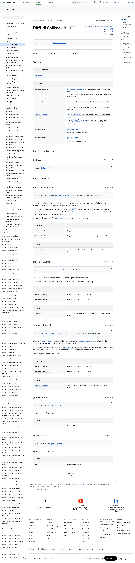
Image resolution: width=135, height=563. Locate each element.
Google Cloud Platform (86, 549)
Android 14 (85, 532)
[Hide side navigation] (24, 559)
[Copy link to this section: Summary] (46, 62)
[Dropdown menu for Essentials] (30, 2)
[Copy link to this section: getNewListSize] (49, 397)
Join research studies (123, 534)
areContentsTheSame (75, 89)
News (30, 535)
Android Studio (119, 2)
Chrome (62, 549)
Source (31, 532)
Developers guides (105, 528)
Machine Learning (52, 526)
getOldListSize (73, 138)
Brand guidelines (47, 558)
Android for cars (69, 532)
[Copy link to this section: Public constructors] (57, 151)
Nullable (39, 114)
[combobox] (81, 2)
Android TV (67, 535)
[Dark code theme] (111, 41)
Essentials (24, 2)
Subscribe (111, 558)
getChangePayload (74, 114)
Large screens (68, 522)
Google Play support (123, 530)
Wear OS (67, 526)
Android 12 (85, 538)
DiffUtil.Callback (59, 43)
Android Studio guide (106, 524)
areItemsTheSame (73, 102)
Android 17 (85, 522)
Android (31, 522)
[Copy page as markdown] (71, 28)
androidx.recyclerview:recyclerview (102, 26)
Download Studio (105, 534)
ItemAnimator (49, 350)
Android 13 (85, 535)
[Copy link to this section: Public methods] (53, 179)
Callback (38, 75)
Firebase (72, 549)
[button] (13, 229)
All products (101, 549)
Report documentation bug (124, 526)
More (51, 2)
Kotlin (104, 34)
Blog (30, 538)
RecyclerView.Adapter (80, 212)
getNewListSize (73, 129)
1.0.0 (111, 32)
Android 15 (85, 529)
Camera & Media (52, 532)
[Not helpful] (111, 20)
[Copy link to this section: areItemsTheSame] (52, 262)
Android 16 (85, 526)
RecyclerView (68, 347)
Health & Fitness (51, 529)
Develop (38, 2)
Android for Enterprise (36, 526)
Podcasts (32, 541)
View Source (107, 29)
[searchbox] (13, 17)
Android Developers (38, 21)
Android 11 (85, 541)
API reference (8, 10)
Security (31, 529)
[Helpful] (108, 20)
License (37, 558)
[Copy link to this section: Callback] (43, 160)
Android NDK (104, 537)
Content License (84, 484)
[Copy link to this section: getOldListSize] (49, 436)
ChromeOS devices (70, 529)
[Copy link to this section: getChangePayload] (53, 325)
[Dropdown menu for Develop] (44, 2)
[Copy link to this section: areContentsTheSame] (55, 187)
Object (45, 114)
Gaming (49, 522)
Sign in (130, 2)
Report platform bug (123, 522)
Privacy (49, 535)
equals (74, 209)
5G (48, 538)
